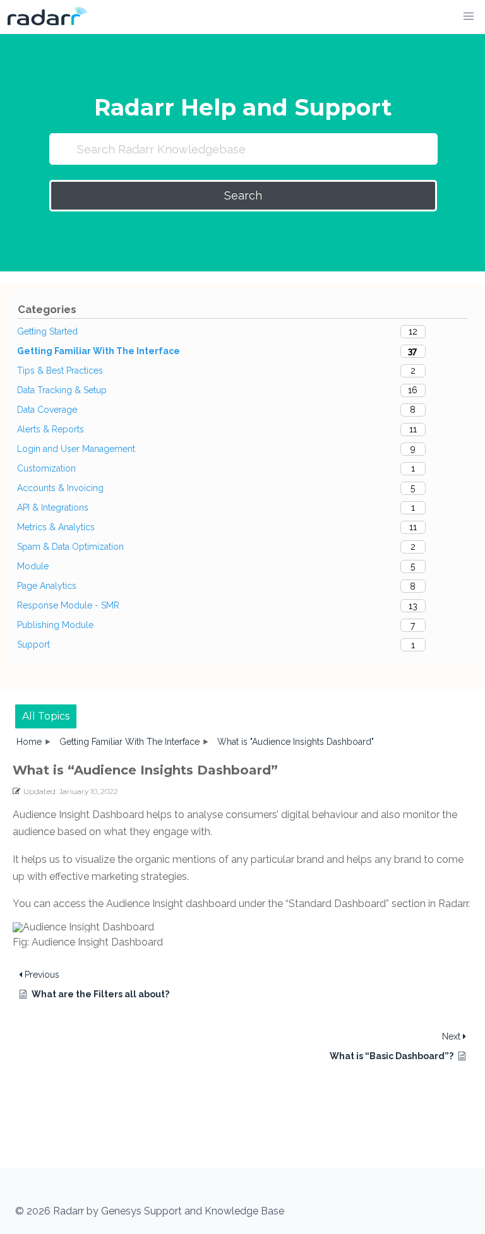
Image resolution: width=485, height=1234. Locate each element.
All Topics (45, 716)
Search (243, 195)
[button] (468, 16)
